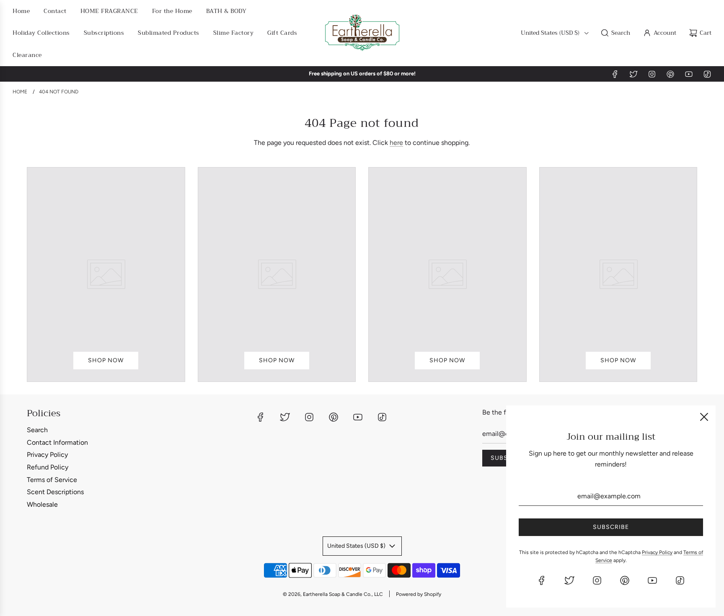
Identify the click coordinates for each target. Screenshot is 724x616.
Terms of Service (52, 480)
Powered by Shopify (418, 594)
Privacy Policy (47, 455)
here (396, 143)
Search (37, 430)
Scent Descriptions (55, 492)
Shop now (106, 360)
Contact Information (57, 442)
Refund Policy (47, 467)
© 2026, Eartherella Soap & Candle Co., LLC (333, 594)
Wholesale (42, 504)
